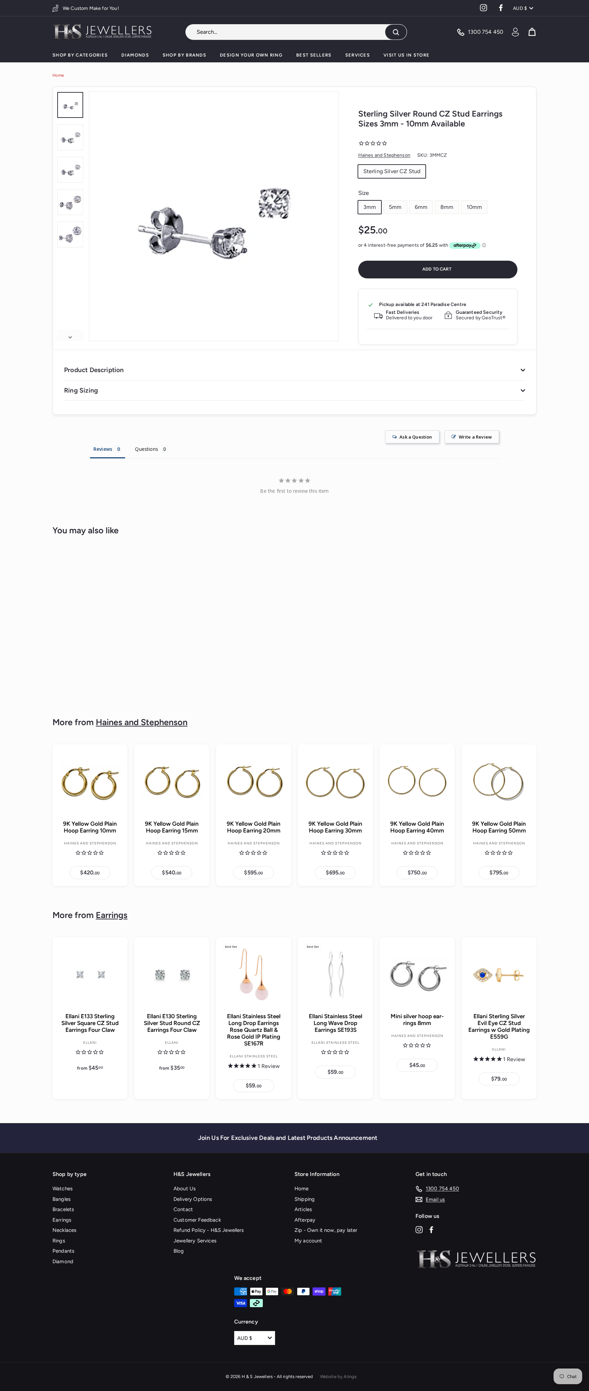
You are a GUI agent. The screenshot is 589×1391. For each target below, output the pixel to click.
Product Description (94, 370)
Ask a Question (415, 437)
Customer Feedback (197, 1220)
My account (308, 1241)
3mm (369, 207)
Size (363, 192)
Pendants (63, 1251)
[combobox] (296, 32)
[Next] (70, 335)
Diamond (62, 1261)
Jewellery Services (194, 1241)
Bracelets (63, 1209)
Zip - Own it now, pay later (325, 1230)
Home (58, 75)
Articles (303, 1209)
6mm (421, 207)
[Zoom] (213, 216)
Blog (178, 1251)
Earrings (111, 915)
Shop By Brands (184, 55)
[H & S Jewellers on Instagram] (419, 1229)
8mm (446, 207)
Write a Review (475, 437)
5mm (395, 207)
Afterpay (304, 1220)
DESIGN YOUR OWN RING (251, 55)
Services (357, 55)
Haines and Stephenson (384, 155)
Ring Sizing (81, 390)
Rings (58, 1241)
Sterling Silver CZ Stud (392, 171)
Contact (183, 1209)
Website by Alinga (338, 1376)
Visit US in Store (406, 55)
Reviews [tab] (102, 449)
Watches (62, 1189)
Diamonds (135, 55)
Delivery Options (192, 1199)
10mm (474, 207)
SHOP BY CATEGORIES (80, 55)
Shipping (304, 1199)
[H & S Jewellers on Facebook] (431, 1229)
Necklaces (64, 1230)
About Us (184, 1189)
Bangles (61, 1199)
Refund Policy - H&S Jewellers (208, 1230)
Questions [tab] (146, 449)
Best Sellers (314, 55)
